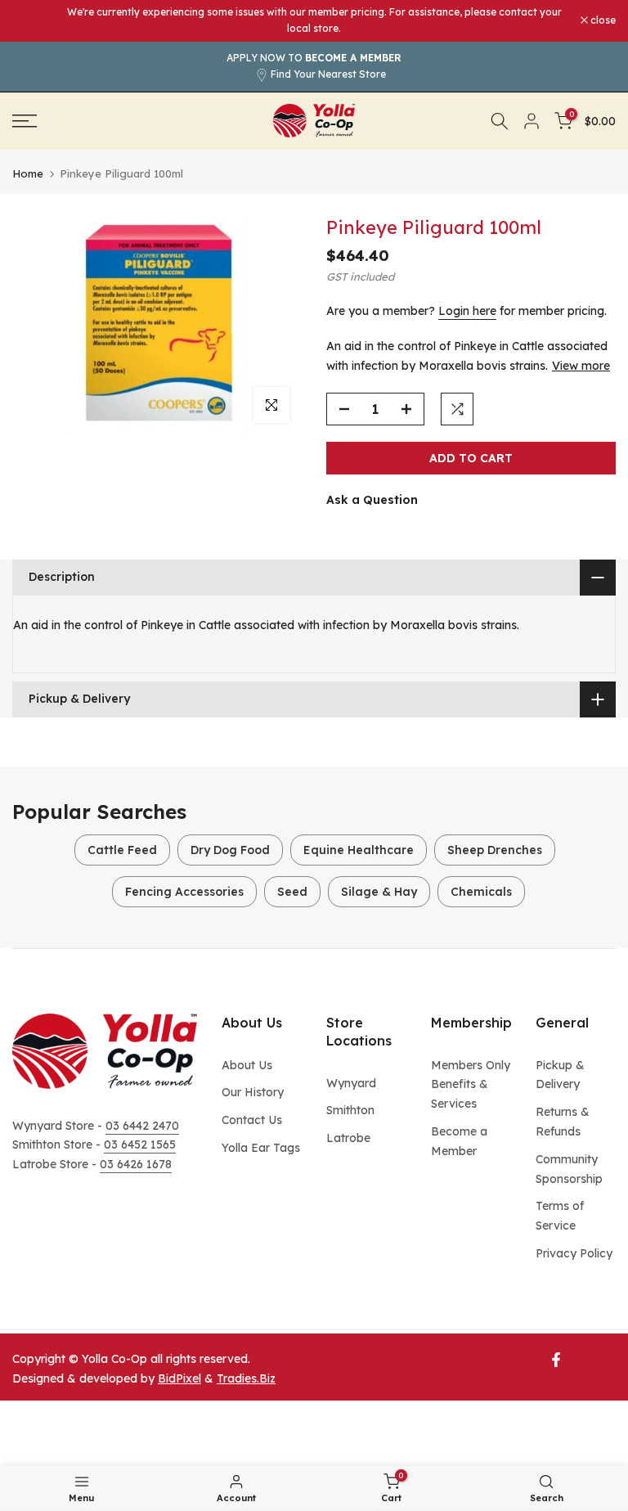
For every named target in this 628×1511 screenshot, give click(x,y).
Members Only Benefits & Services (470, 1085)
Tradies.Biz (246, 1378)
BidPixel (179, 1378)
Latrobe (348, 1138)
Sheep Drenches (494, 850)
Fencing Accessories (184, 891)
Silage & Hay (379, 891)
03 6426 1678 (136, 1164)
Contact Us (252, 1120)
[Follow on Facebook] (556, 1359)
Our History (253, 1092)
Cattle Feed (122, 850)
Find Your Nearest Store (328, 74)
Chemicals (481, 891)
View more (581, 365)
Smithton (350, 1110)
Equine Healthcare (358, 850)
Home (27, 174)
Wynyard (351, 1083)
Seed (292, 891)
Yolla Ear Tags (261, 1147)
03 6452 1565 (140, 1144)
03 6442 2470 (142, 1125)
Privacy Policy (574, 1253)
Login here (467, 311)
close (33, 20)
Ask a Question (372, 499)
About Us (247, 1065)
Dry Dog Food (230, 850)
